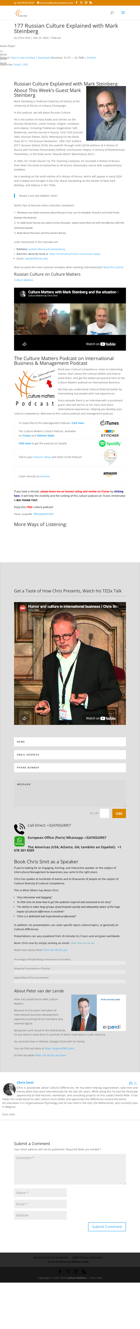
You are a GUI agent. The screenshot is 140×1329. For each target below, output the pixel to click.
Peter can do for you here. (51, 1055)
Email (17, 64)
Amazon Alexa (42, 457)
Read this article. (113, 267)
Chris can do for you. (55, 950)
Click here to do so (82, 943)
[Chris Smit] (9, 1094)
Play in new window (23, 57)
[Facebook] (131, 1083)
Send (119, 813)
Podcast (56, 37)
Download (44, 57)
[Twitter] (135, 1083)
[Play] (1, 51)
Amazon (45, 476)
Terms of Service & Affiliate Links (68, 1261)
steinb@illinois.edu (36, 258)
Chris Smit (24, 37)
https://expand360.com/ (59, 1048)
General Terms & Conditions (50, 1257)
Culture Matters (65, 274)
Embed (91, 57)
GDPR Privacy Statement (87, 1257)
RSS (25, 64)
